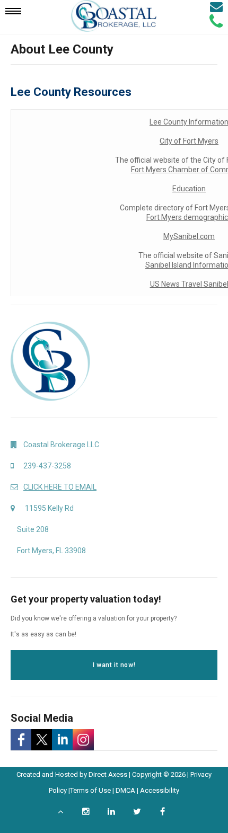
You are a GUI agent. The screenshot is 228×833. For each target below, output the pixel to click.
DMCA (125, 790)
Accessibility (159, 790)
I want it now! (114, 665)
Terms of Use (90, 790)
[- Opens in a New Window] (21, 739)
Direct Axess (108, 774)
